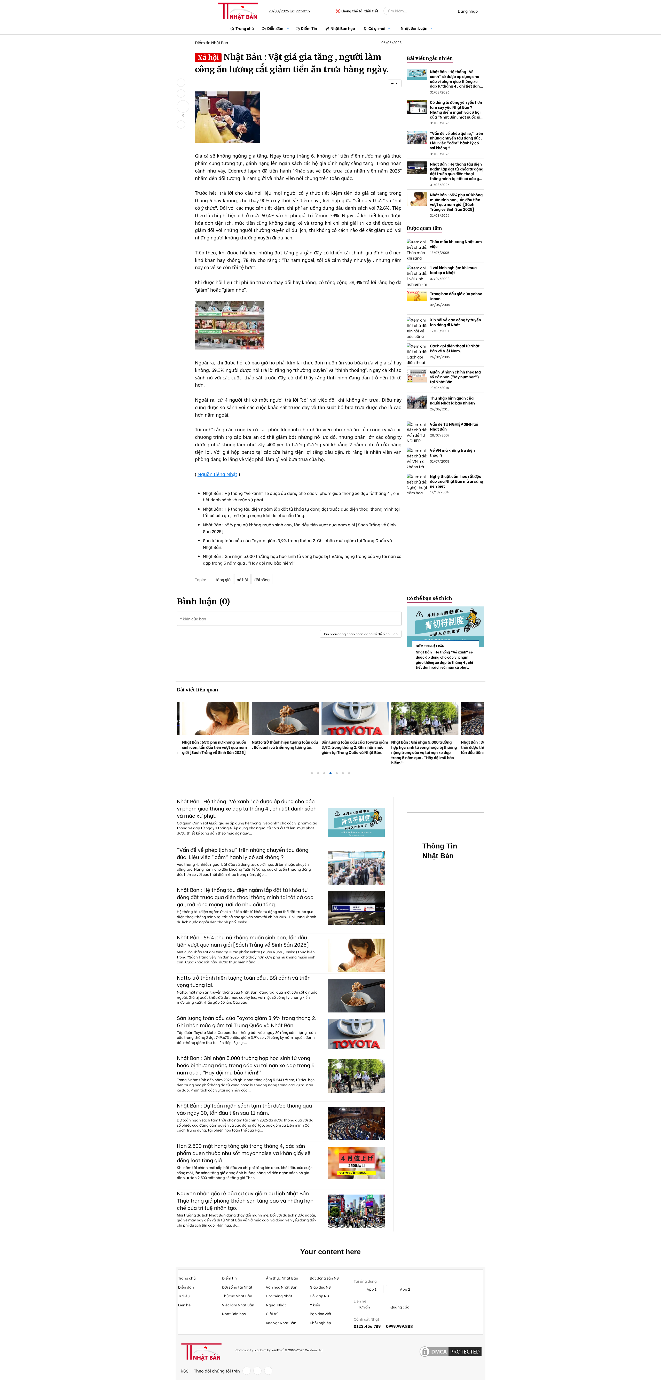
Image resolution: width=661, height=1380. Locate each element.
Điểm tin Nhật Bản (211, 42)
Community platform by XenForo (279, 1349)
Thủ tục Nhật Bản (237, 1295)
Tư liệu (184, 1295)
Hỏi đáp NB (319, 1295)
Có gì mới (376, 28)
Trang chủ (244, 28)
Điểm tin (229, 1278)
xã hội (242, 579)
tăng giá (223, 579)
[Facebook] (246, 1371)
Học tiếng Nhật (279, 1295)
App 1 (371, 1289)
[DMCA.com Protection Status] (450, 1352)
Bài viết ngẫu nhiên (430, 58)
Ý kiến (315, 1304)
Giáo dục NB (320, 1287)
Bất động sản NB (324, 1278)
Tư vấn (363, 1307)
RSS (184, 1371)
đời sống (262, 579)
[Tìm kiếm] (448, 11)
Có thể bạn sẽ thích (429, 598)
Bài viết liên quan (197, 690)
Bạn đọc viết (321, 1313)
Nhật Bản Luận (414, 28)
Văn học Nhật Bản (281, 1287)
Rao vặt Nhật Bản (281, 1322)
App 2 (404, 1289)
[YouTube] (268, 1371)
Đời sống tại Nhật (237, 1287)
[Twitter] (257, 1371)
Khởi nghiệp (320, 1322)
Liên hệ (184, 1304)
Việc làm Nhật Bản (238, 1304)
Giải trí (272, 1313)
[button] (288, 28)
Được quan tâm (424, 228)
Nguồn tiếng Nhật (217, 474)
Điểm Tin (309, 28)
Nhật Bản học (342, 28)
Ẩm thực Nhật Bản (282, 1278)
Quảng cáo (399, 1307)
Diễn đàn (275, 28)
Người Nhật (276, 1304)
